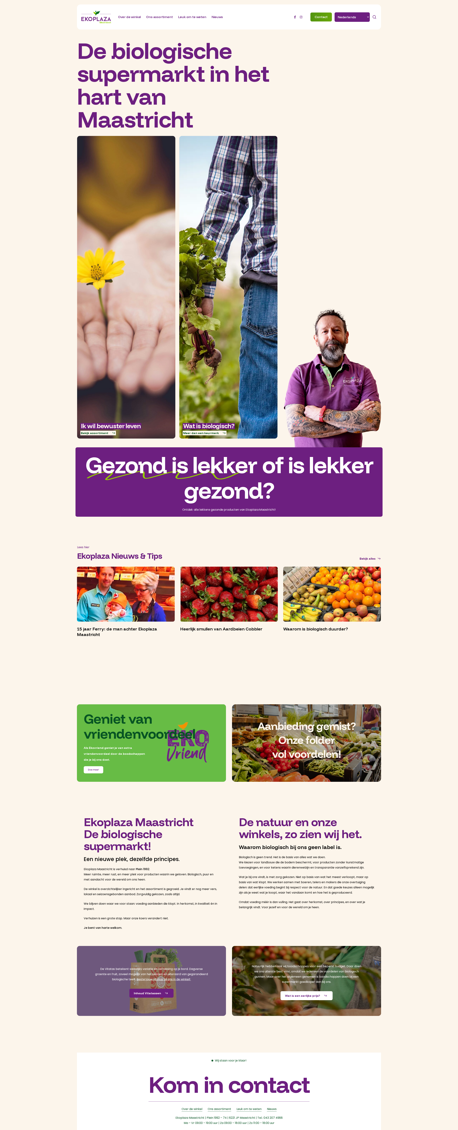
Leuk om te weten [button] (249, 1109)
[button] (98, 433)
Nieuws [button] (272, 1109)
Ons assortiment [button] (219, 1109)
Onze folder (306, 740)
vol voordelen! (306, 753)
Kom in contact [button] (228, 1084)
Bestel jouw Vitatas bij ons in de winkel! (164, 979)
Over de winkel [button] (192, 1109)
